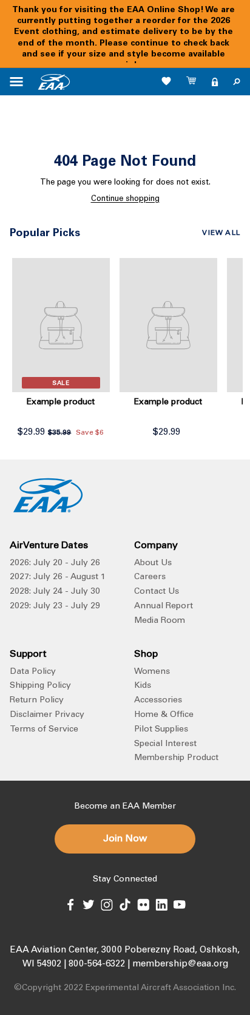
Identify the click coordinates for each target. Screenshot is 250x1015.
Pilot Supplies (161, 729)
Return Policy (37, 700)
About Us (153, 563)
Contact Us (156, 592)
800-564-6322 (97, 964)
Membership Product (176, 758)
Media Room (159, 621)
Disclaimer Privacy (47, 715)
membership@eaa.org (180, 964)
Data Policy (33, 672)
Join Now (125, 839)
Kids (142, 686)
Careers (150, 577)
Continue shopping (125, 199)
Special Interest (165, 744)
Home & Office (164, 715)
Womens (152, 672)
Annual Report (163, 606)
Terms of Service (44, 729)
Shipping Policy (40, 686)
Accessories (158, 700)
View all (221, 233)
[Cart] (191, 81)
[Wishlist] (166, 80)
